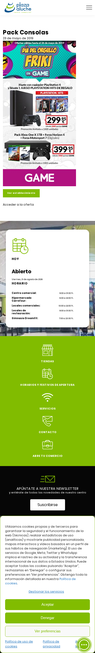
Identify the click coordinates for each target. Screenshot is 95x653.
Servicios (47, 409)
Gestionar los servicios (46, 591)
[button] (89, 7)
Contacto (48, 432)
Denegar (47, 618)
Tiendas (47, 361)
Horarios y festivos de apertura (47, 385)
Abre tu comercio (48, 456)
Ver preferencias (48, 631)
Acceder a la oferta (18, 204)
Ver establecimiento (21, 193)
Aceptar (47, 604)
